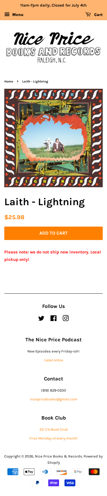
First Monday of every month (53, 438)
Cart (98, 14)
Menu (17, 14)
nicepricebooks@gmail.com (53, 399)
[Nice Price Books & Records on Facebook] (53, 319)
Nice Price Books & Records (58, 456)
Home (8, 81)
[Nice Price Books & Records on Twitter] (41, 319)
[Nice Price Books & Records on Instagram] (65, 319)
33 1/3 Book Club (53, 429)
